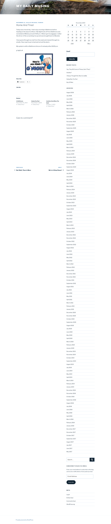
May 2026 (69, 102)
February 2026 (71, 112)
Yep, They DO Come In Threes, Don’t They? (78, 69)
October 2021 (70, 280)
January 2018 (70, 425)
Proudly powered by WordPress (24, 520)
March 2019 (70, 380)
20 (80, 37)
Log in (68, 494)
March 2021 (70, 302)
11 (72, 34)
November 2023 (71, 199)
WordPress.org (71, 504)
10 (68, 34)
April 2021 (69, 299)
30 (93, 40)
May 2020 (69, 335)
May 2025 (69, 141)
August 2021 (70, 286)
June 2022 (69, 254)
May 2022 (69, 257)
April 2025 (69, 144)
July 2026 (69, 95)
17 (68, 37)
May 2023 (69, 218)
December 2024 (71, 157)
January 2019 (70, 387)
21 (85, 37)
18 (72, 37)
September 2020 (71, 322)
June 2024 (69, 176)
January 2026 (70, 115)
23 (93, 37)
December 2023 (71, 196)
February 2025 (71, 150)
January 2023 (70, 231)
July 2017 (69, 445)
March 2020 (70, 341)
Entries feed (70, 497)
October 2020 (70, 319)
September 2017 (71, 438)
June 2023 (69, 215)
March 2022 (70, 264)
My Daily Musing (32, 6)
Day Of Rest (70, 82)
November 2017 (71, 432)
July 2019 (69, 367)
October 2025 (70, 125)
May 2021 (69, 296)
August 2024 (70, 170)
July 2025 (69, 134)
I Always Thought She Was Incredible (77, 76)
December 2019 (71, 351)
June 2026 (69, 99)
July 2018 (69, 406)
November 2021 (71, 277)
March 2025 (70, 147)
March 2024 (70, 186)
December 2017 (71, 429)
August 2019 (70, 364)
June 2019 (69, 370)
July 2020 (69, 328)
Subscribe (71, 482)
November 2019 (71, 354)
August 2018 (70, 403)
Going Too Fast (35, 101)
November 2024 (71, 160)
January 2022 (70, 270)
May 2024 (69, 180)
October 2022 (70, 241)
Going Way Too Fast (72, 79)
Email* (68, 51)
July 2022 (69, 251)
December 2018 (71, 390)
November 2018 (71, 393)
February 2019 (71, 383)
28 (85, 40)
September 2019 (71, 361)
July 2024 (69, 173)
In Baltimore (19, 101)
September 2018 (71, 400)
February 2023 (71, 228)
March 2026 (70, 108)
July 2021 (69, 290)
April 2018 (69, 416)
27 (80, 40)
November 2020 (71, 315)
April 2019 (69, 377)
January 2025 (70, 154)
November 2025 (71, 121)
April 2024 (69, 183)
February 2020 (71, 345)
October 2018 (70, 396)
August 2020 (70, 325)
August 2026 (70, 92)
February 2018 (71, 422)
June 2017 (69, 448)
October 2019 (70, 358)
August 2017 (70, 442)
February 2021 (70, 306)
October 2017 (70, 435)
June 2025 (69, 137)
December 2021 (71, 273)
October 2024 (70, 163)
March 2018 (70, 419)
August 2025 (70, 131)
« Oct (72, 43)
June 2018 (69, 409)
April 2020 (69, 338)
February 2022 (71, 267)
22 (89, 37)
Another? (69, 72)
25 (72, 40)
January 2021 (70, 309)
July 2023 (69, 212)
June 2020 (69, 332)
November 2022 (71, 238)
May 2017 (69, 451)
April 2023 (69, 222)
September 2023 (71, 205)
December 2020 (71, 312)
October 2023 (70, 202)
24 (68, 40)
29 (89, 40)
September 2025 (71, 128)
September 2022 (71, 244)
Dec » (89, 43)
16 (93, 34)
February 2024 (71, 189)
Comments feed (71, 501)
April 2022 (69, 260)
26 (76, 40)
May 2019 (69, 374)
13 (80, 34)
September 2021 (71, 283)
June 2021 (69, 293)
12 (76, 34)
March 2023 (70, 225)
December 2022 (71, 235)
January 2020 (70, 348)
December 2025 (71, 118)
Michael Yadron (37, 22)
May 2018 (69, 412)
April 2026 (69, 105)
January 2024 (70, 193)
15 (89, 34)
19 (76, 37)
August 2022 (70, 247)
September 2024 (71, 167)
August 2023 (70, 209)
